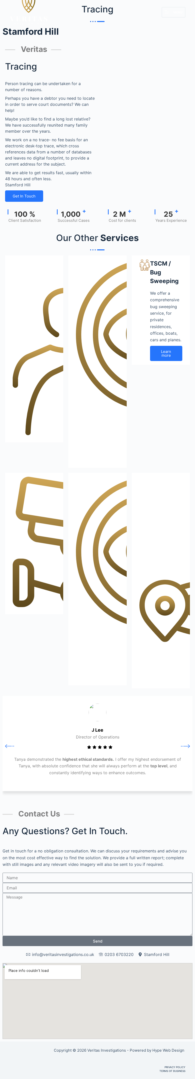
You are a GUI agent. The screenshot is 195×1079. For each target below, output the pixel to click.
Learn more (166, 353)
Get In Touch (24, 196)
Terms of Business (172, 1070)
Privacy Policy (175, 1067)
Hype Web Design (168, 1050)
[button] (9, 745)
